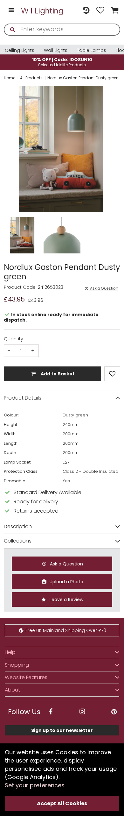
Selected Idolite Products (62, 61)
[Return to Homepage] (42, 10)
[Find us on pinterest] (113, 711)
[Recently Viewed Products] (86, 10)
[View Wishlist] (100, 10)
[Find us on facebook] (50, 711)
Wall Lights (55, 50)
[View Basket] (113, 10)
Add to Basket (57, 374)
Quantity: (14, 338)
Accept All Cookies (62, 803)
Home (9, 78)
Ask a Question (103, 288)
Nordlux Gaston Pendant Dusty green (83, 78)
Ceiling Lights (19, 50)
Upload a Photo (65, 581)
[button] (4, 149)
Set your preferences (35, 785)
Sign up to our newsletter (62, 730)
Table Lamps (91, 50)
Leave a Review (65, 599)
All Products (31, 78)
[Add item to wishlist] (112, 373)
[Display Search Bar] (72, 7)
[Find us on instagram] (82, 711)
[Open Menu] (11, 11)
